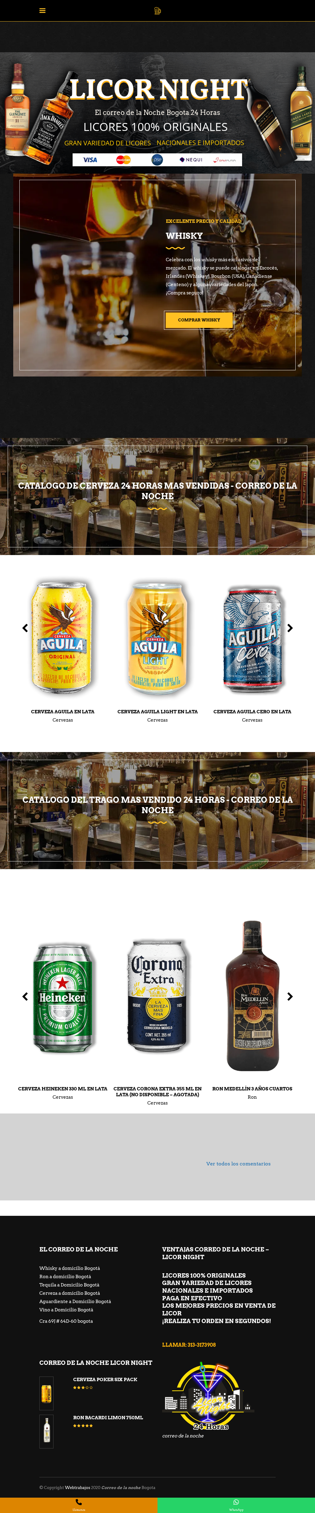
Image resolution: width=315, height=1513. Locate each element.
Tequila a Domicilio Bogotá (69, 1285)
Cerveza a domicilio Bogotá (69, 1293)
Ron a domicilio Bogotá (65, 1276)
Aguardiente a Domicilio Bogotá (75, 1301)
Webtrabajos (77, 1487)
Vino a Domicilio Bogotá (66, 1310)
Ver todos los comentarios (238, 1164)
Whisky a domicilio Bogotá (69, 1268)
